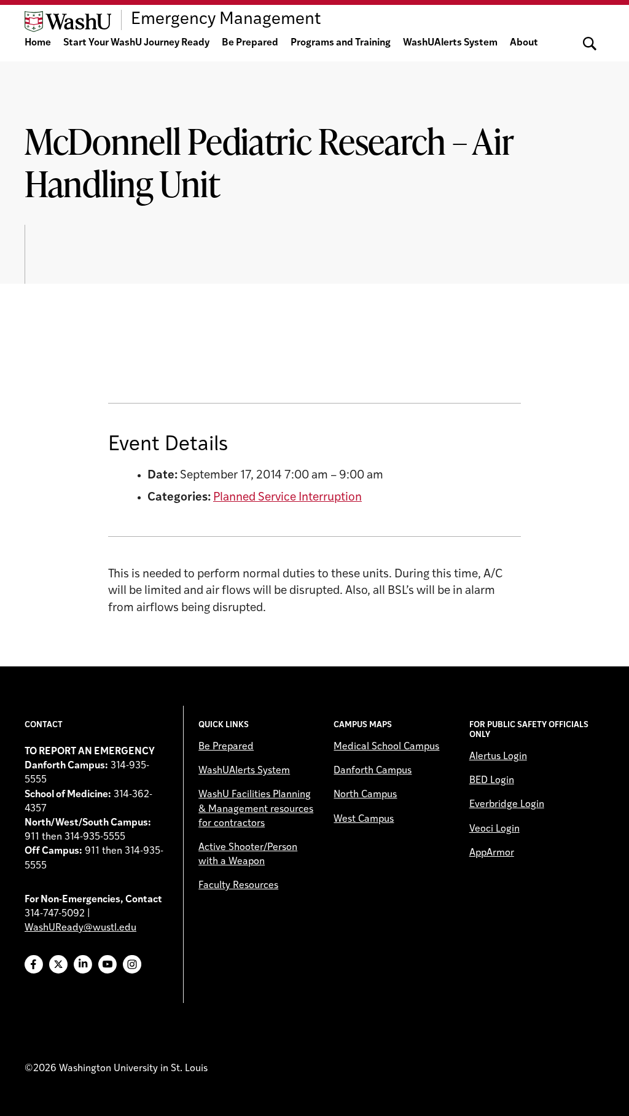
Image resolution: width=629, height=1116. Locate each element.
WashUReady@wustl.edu (80, 928)
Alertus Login (498, 757)
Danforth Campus (373, 771)
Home (38, 43)
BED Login (491, 781)
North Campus (365, 795)
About (524, 43)
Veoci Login (494, 829)
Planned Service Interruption (287, 498)
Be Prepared (250, 43)
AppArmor (491, 853)
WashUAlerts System (450, 43)
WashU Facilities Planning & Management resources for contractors (255, 809)
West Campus (364, 819)
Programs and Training (341, 43)
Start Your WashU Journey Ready (136, 43)
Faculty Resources (238, 886)
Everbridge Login (506, 805)
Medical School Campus (386, 747)
